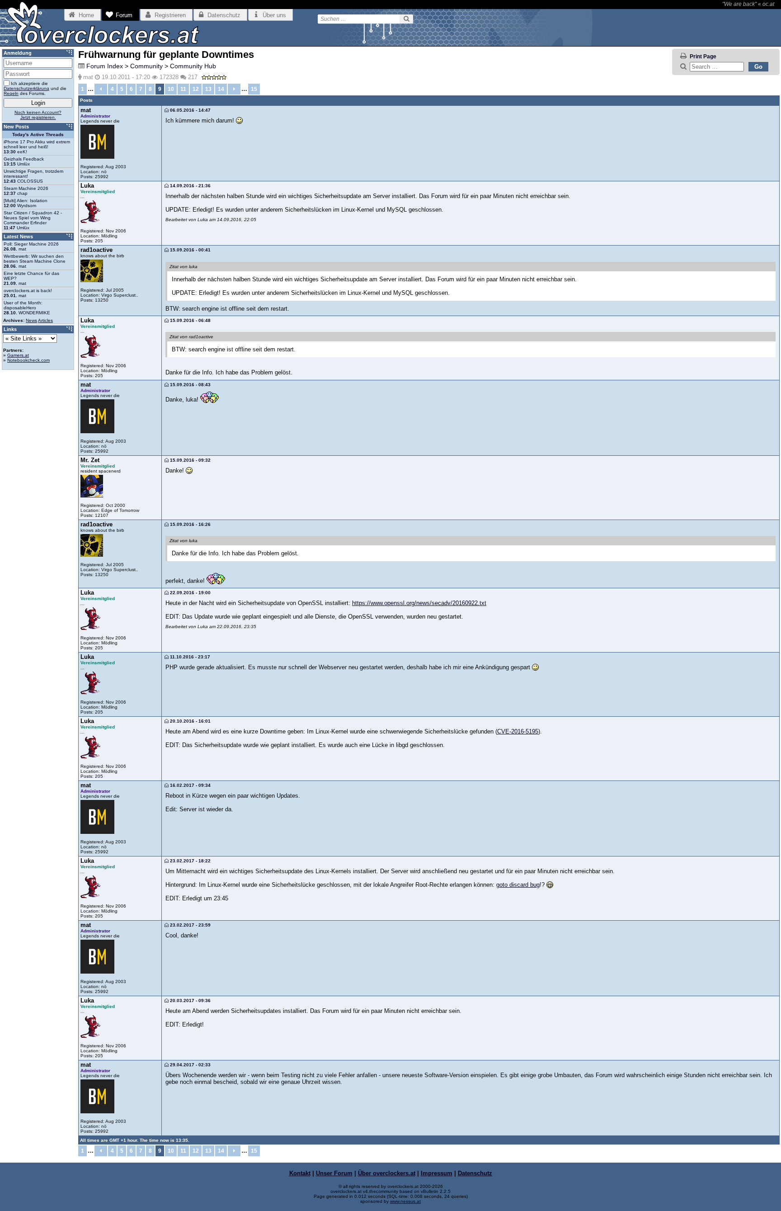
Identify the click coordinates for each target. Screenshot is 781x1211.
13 (208, 89)
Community (146, 66)
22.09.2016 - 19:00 (190, 592)
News (31, 320)
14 (221, 89)
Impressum (436, 1173)
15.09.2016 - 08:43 (190, 384)
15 (254, 89)
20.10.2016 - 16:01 (190, 721)
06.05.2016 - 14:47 (190, 110)
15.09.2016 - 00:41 (190, 249)
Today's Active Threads (38, 134)
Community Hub (193, 66)
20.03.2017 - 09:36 (190, 1000)
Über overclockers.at (386, 1173)
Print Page (703, 56)
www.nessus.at (405, 1201)
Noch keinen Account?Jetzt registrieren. (37, 115)
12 (196, 89)
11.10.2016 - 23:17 (189, 656)
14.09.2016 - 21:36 (190, 185)
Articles (45, 320)
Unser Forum (334, 1173)
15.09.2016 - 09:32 (190, 460)
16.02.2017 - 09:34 (190, 785)
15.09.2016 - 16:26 (190, 524)
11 (183, 89)
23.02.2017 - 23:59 (190, 924)
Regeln (11, 93)
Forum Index (104, 66)
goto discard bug (518, 884)
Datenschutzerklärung (26, 88)
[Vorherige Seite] (100, 89)
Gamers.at (18, 355)
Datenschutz (475, 1173)
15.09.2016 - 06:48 (190, 320)
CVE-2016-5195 (517, 731)
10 (171, 89)
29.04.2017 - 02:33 (190, 1064)
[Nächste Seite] (234, 89)
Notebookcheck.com (28, 360)
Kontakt (300, 1173)
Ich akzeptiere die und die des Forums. (35, 88)
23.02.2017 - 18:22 (190, 860)
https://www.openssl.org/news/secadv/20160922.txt (419, 603)
